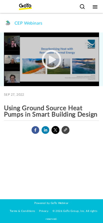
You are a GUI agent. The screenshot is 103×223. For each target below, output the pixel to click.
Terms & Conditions (22, 211)
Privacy (43, 211)
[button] (35, 130)
